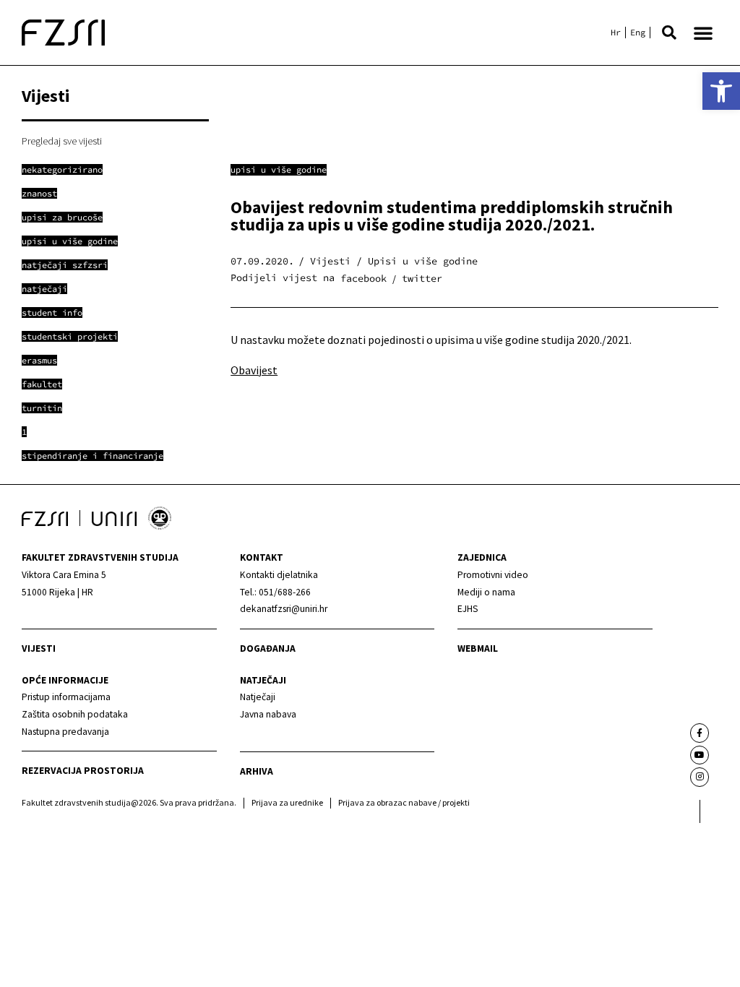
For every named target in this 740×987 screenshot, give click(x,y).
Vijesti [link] (39, 648)
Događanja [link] (268, 648)
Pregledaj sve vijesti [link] (62, 140)
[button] (669, 32)
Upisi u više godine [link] (279, 169)
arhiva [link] (256, 771)
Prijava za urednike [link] (287, 802)
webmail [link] (477, 648)
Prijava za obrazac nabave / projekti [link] (404, 802)
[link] (721, 91)
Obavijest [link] (254, 370)
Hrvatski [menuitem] (616, 32)
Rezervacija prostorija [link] (83, 770)
